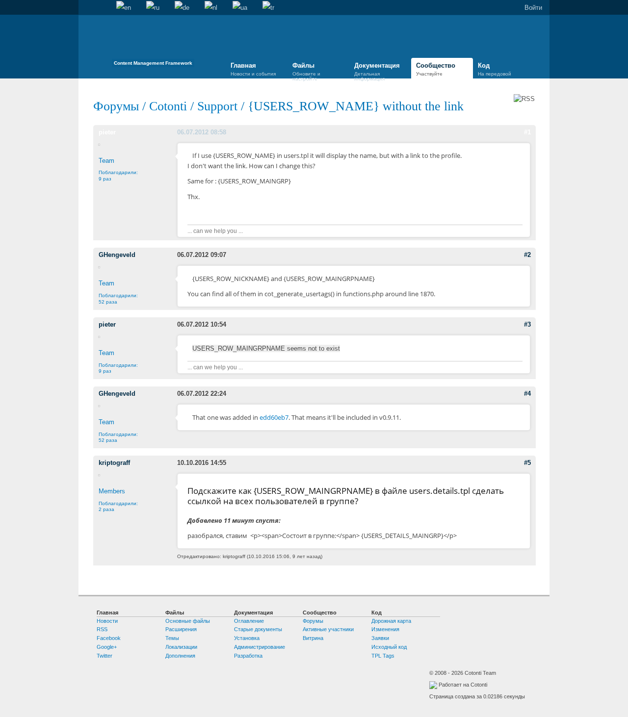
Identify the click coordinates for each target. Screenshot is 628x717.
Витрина (313, 638)
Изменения (385, 629)
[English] (123, 8)
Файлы (306, 70)
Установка (247, 638)
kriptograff (114, 462)
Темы (172, 638)
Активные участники (328, 629)
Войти (533, 7)
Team (106, 160)
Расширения (181, 629)
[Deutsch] (182, 8)
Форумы (116, 106)
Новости (107, 621)
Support (217, 106)
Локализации (181, 647)
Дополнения (180, 656)
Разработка (248, 656)
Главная (85, 8)
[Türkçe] (268, 8)
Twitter (104, 656)
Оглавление (249, 621)
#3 (527, 324)
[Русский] (153, 8)
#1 (527, 132)
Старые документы (258, 629)
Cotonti (168, 106)
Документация (377, 70)
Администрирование (259, 647)
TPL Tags (382, 656)
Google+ (107, 647)
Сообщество (435, 69)
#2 (527, 254)
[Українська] (240, 8)
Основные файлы (187, 621)
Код (494, 69)
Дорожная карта (391, 621)
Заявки (380, 638)
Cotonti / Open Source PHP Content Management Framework (153, 43)
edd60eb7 (274, 417)
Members (112, 491)
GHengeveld (117, 254)
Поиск (101, 8)
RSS (102, 629)
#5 (527, 462)
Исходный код (389, 647)
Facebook (109, 638)
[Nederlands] (211, 8)
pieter (107, 132)
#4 (527, 393)
